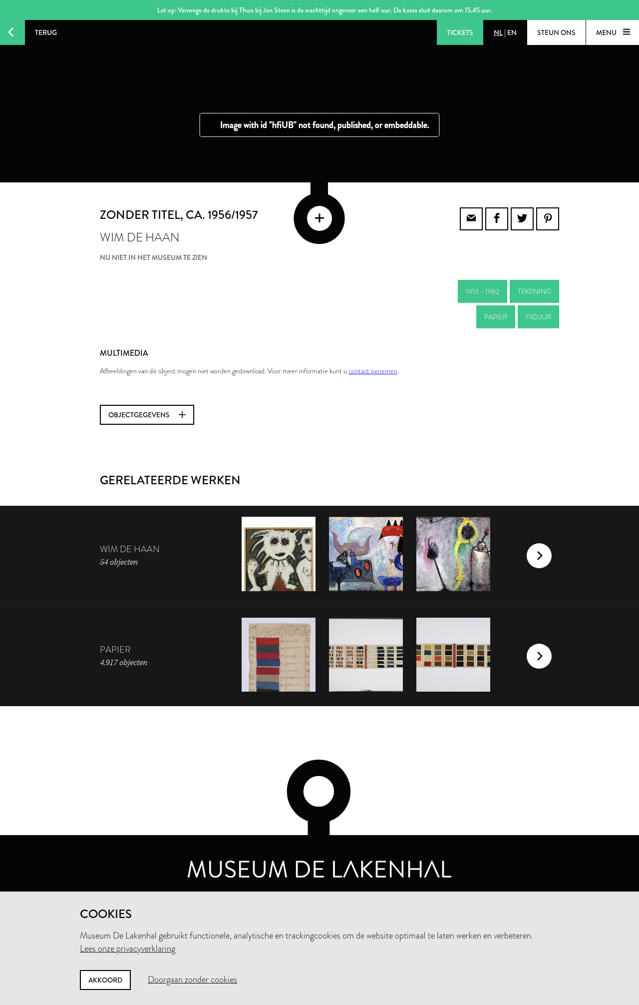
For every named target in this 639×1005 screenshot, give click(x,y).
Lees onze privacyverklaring (127, 948)
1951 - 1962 (482, 291)
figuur (538, 317)
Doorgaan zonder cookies (192, 979)
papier (495, 317)
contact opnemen (372, 371)
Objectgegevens (139, 415)
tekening (534, 291)
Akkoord (105, 980)
